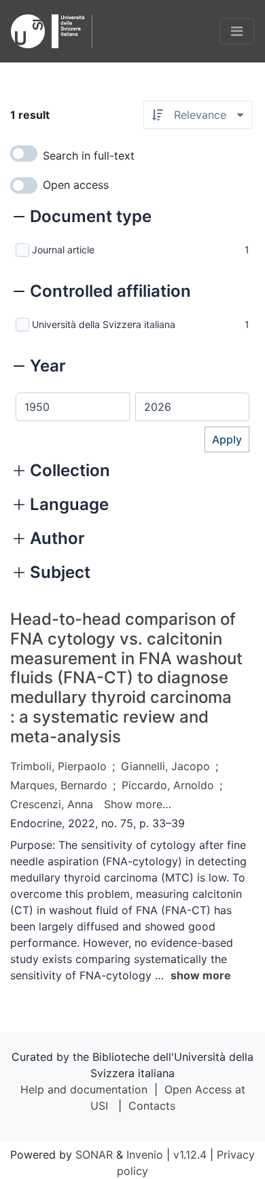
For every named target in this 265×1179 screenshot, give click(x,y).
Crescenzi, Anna (51, 804)
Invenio (144, 1154)
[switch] (23, 153)
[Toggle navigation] (236, 31)
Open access (76, 185)
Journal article (63, 249)
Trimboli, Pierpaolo (58, 766)
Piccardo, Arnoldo (168, 785)
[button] (82, 218)
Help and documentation (83, 1089)
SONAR (94, 1154)
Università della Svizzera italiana (103, 324)
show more (201, 975)
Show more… (137, 804)
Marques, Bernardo (58, 785)
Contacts (151, 1105)
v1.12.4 (190, 1154)
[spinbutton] (73, 407)
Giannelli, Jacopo (165, 766)
